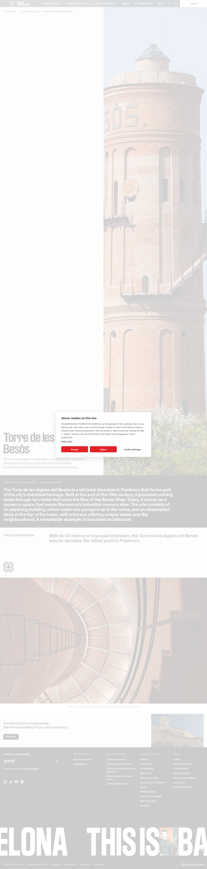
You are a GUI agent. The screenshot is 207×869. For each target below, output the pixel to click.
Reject (103, 449)
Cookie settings (132, 449)
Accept (74, 449)
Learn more (66, 441)
